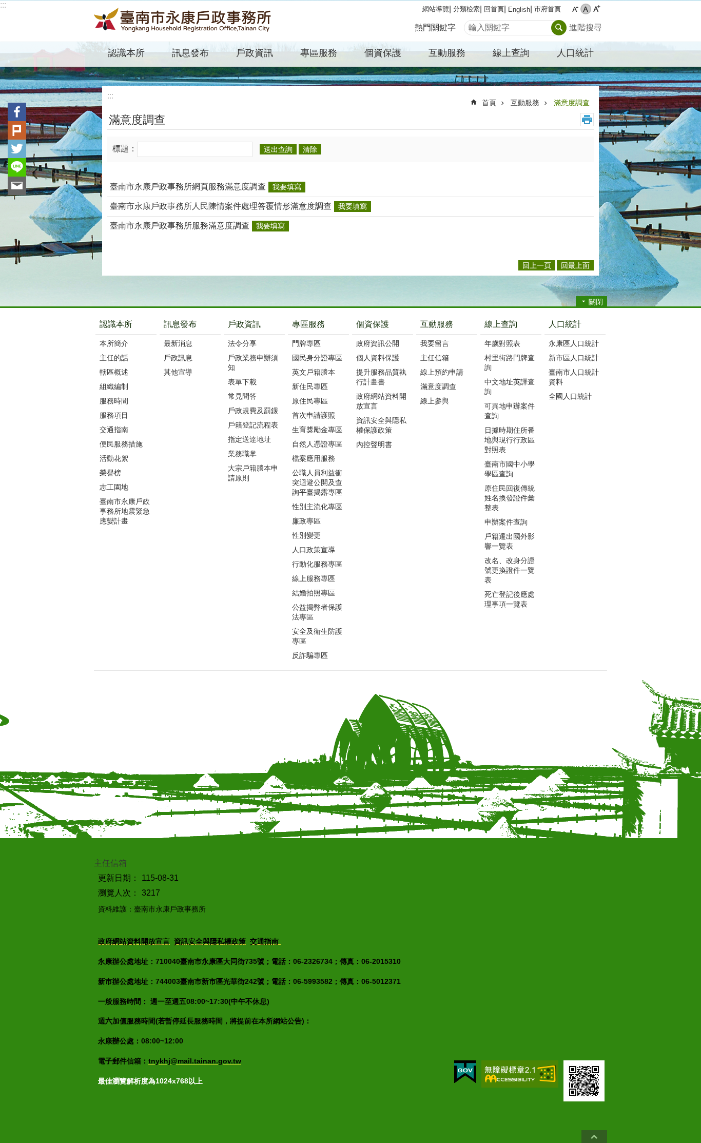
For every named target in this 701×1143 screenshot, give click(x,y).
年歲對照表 (502, 343)
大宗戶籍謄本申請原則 (253, 473)
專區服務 (308, 324)
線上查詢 (500, 324)
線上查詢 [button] (511, 53)
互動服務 (525, 103)
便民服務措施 (121, 444)
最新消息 (178, 343)
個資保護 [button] (382, 53)
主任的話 (114, 358)
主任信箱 (434, 358)
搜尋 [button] (559, 27)
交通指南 (114, 429)
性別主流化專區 (317, 506)
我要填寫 (286, 187)
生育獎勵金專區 (317, 429)
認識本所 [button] (126, 53)
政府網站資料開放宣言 (381, 401)
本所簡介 (114, 343)
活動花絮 (114, 458)
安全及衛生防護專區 (317, 636)
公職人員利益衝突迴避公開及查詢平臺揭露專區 (317, 482)
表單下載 (242, 382)
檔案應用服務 (313, 458)
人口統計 (565, 324)
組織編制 (114, 386)
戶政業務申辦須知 (253, 363)
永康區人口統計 (574, 343)
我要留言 (434, 343)
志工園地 (114, 487)
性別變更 (306, 535)
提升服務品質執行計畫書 (381, 377)
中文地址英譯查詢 (509, 387)
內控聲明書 (374, 444)
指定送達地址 (249, 439)
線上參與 (434, 401)
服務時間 (114, 401)
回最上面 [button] (575, 265)
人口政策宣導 (313, 550)
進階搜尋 (585, 27)
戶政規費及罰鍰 (253, 410)
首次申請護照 (313, 415)
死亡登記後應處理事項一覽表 (509, 599)
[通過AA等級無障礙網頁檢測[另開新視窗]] (519, 1074)
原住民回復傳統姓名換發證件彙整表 (509, 498)
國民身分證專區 (317, 358)
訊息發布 (180, 324)
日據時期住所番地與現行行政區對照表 (509, 440)
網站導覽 (435, 9)
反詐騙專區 (310, 655)
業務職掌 (242, 454)
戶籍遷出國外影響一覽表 (509, 541)
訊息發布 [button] (190, 53)
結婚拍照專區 (313, 593)
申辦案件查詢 (506, 522)
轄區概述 (114, 372)
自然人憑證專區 (317, 444)
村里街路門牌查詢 (509, 363)
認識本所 (116, 324)
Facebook (17, 112)
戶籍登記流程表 (253, 425)
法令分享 (242, 343)
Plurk (17, 130)
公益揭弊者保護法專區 (317, 612)
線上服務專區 (313, 578)
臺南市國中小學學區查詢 (509, 469)
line (17, 167)
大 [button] (596, 9)
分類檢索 (466, 9)
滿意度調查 (572, 103)
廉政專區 (306, 521)
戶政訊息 (178, 358)
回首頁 (494, 9)
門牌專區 (306, 343)
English (519, 9)
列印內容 (587, 119)
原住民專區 (310, 401)
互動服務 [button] (447, 53)
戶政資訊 (244, 324)
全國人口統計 (570, 396)
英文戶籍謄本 (313, 372)
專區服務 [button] (318, 53)
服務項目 (114, 415)
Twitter (17, 149)
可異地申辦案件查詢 (509, 411)
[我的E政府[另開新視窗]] (465, 1072)
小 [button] (575, 9)
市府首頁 (547, 9)
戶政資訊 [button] (254, 53)
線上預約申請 (441, 372)
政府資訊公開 (377, 343)
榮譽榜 (110, 473)
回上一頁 (536, 265)
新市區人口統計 (574, 358)
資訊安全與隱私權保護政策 (381, 425)
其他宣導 (178, 372)
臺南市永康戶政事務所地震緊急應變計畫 (125, 511)
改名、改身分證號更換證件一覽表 (509, 570)
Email (17, 186)
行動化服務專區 (317, 564)
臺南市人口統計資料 (574, 377)
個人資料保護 (377, 358)
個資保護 (372, 324)
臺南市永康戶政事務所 (184, 21)
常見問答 (242, 396)
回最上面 (594, 1136)
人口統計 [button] (575, 53)
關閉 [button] (596, 302)
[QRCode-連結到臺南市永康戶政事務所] (584, 1080)
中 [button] (585, 9)
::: (3, 5)
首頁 (489, 103)
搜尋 (472, 25)
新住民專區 (310, 386)
